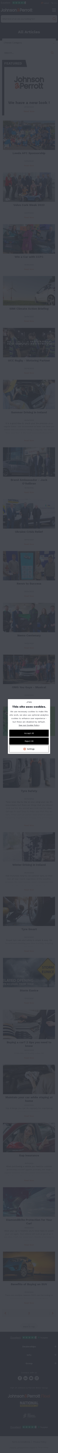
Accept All (29, 733)
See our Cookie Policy (29, 725)
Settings (31, 749)
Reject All (29, 741)
